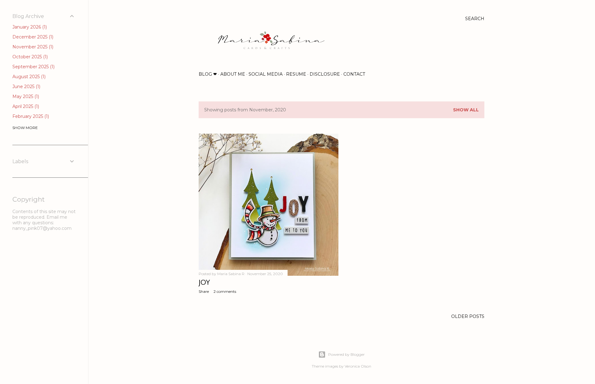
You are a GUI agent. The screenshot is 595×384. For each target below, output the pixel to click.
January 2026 (29, 27)
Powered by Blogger (346, 354)
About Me (232, 74)
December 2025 (32, 37)
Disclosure (325, 74)
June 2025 (25, 86)
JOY (204, 282)
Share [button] (204, 291)
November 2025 (32, 47)
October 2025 (29, 57)
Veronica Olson (358, 366)
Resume (296, 74)
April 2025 (25, 106)
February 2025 (30, 116)
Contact (354, 74)
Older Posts (467, 316)
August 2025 (28, 76)
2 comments (225, 291)
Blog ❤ (208, 74)
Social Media (266, 74)
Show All (466, 110)
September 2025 (32, 66)
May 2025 (25, 96)
